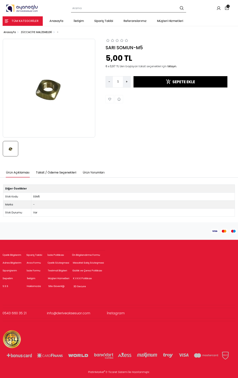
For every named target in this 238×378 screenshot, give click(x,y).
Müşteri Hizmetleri (58, 278)
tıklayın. (172, 66)
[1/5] (108, 41)
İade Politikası (55, 255)
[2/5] (110, 41)
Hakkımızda (34, 286)
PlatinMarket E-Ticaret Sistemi (108, 372)
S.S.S (5, 286)
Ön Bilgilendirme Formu (86, 255)
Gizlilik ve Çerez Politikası (87, 270)
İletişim (31, 278)
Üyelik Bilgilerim (12, 255)
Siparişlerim (10, 270)
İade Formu (33, 270)
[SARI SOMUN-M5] (49, 88)
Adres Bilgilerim (12, 263)
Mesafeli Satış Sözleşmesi (88, 263)
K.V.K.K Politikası (82, 278)
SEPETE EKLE (183, 81)
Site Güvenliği (56, 286)
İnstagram (116, 313)
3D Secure (79, 286)
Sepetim (8, 278)
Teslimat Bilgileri (57, 270)
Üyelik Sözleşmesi (58, 263)
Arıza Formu (34, 263)
